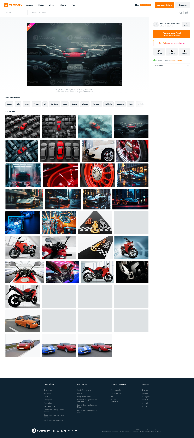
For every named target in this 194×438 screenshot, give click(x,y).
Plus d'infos (159, 66)
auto (131, 104)
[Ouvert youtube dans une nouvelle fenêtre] (76, 431)
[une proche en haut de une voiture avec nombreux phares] (59, 222)
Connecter (183, 5)
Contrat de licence (84, 390)
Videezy (47, 396)
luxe (65, 104)
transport (96, 104)
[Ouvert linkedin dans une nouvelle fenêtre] (62, 431)
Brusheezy (48, 390)
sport (9, 104)
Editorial (63, 5)
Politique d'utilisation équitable (150, 432)
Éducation (48, 403)
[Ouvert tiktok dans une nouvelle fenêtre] (69, 431)
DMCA (79, 393)
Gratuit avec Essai (172, 34)
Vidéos (51, 5)
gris (18, 104)
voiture (36, 104)
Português (146, 396)
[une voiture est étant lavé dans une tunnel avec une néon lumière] (23, 175)
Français (145, 403)
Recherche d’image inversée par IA (54, 411)
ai (45, 104)
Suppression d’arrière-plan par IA (54, 416)
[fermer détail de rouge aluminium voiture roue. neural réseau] (132, 151)
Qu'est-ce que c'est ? (176, 60)
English (145, 390)
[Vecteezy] (13, 5)
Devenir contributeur (115, 401)
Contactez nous (116, 393)
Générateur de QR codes (53, 420)
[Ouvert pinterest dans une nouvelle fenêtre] (65, 431)
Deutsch (145, 400)
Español (145, 393)
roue (27, 104)
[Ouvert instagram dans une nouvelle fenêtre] (58, 431)
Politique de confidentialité (129, 432)
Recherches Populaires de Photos (87, 406)
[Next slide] (145, 104)
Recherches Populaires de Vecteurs (87, 401)
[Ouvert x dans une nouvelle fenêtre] (72, 431)
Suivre (186, 26)
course (74, 104)
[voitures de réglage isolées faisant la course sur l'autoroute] (95, 296)
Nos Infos (114, 396)
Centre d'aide (116, 390)
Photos (41, 5)
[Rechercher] (180, 12)
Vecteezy (47, 393)
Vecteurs (29, 5)
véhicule (108, 104)
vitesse (85, 104)
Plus (73, 5)
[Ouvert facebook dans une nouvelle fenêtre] (54, 431)
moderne (120, 104)
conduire (54, 104)
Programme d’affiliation (86, 396)
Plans (137, 5)
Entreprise (48, 400)
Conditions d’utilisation (110, 432)
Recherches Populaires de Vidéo (87, 411)
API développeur (50, 406)
